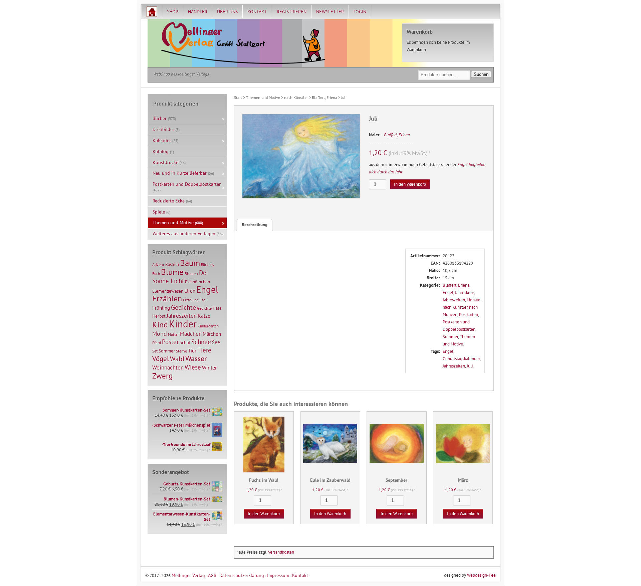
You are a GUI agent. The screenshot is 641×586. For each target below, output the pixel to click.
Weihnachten (168, 367)
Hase (217, 308)
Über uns (227, 12)
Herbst (159, 316)
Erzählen (167, 298)
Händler (197, 12)
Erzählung (191, 300)
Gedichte (183, 307)
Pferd (156, 342)
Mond (159, 333)
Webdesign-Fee (481, 575)
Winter (209, 367)
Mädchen (191, 333)
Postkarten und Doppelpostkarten (187, 184)
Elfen (189, 291)
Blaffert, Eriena (324, 97)
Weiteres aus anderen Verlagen (184, 234)
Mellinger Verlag (188, 575)
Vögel (160, 358)
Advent (158, 264)
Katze (204, 315)
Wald (177, 358)
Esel (203, 300)
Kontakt (257, 12)
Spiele (159, 212)
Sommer (450, 336)
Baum (190, 262)
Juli (470, 366)
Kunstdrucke (165, 162)
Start (238, 97)
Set (155, 350)
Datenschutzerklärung (241, 575)
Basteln (172, 264)
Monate (473, 300)
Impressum (278, 575)
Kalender (162, 140)
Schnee (201, 342)
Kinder (183, 323)
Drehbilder (163, 129)
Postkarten (468, 314)
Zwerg (162, 376)
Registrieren (291, 12)
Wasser (196, 358)
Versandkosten (281, 552)
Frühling (161, 308)
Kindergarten (208, 326)
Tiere (204, 350)
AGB (212, 575)
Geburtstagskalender (461, 358)
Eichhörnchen (197, 281)
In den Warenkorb (410, 184)
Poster (170, 342)
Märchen (212, 334)
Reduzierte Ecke (169, 201)
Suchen (481, 74)
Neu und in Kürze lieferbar (180, 173)
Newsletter (330, 12)
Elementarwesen (167, 291)
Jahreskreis (464, 292)
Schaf (185, 342)
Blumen (191, 273)
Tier (192, 350)
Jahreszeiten (454, 300)
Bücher (160, 118)
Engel (448, 292)
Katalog (161, 151)
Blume (172, 272)
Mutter (173, 334)
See (216, 342)
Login (360, 12)
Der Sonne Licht (180, 277)
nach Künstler (296, 97)
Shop (172, 12)
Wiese (193, 367)
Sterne (181, 350)
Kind (160, 324)
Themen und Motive (263, 97)
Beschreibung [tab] (254, 225)
